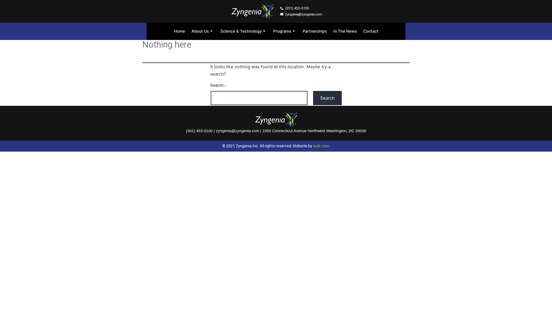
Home (179, 31)
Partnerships (315, 31)
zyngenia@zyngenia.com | (239, 131)
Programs (282, 31)
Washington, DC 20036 (346, 131)
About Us (200, 31)
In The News (345, 31)
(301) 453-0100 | (201, 131)
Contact (370, 31)
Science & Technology (241, 31)
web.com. (321, 146)
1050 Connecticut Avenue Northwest (293, 131)
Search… (218, 85)
